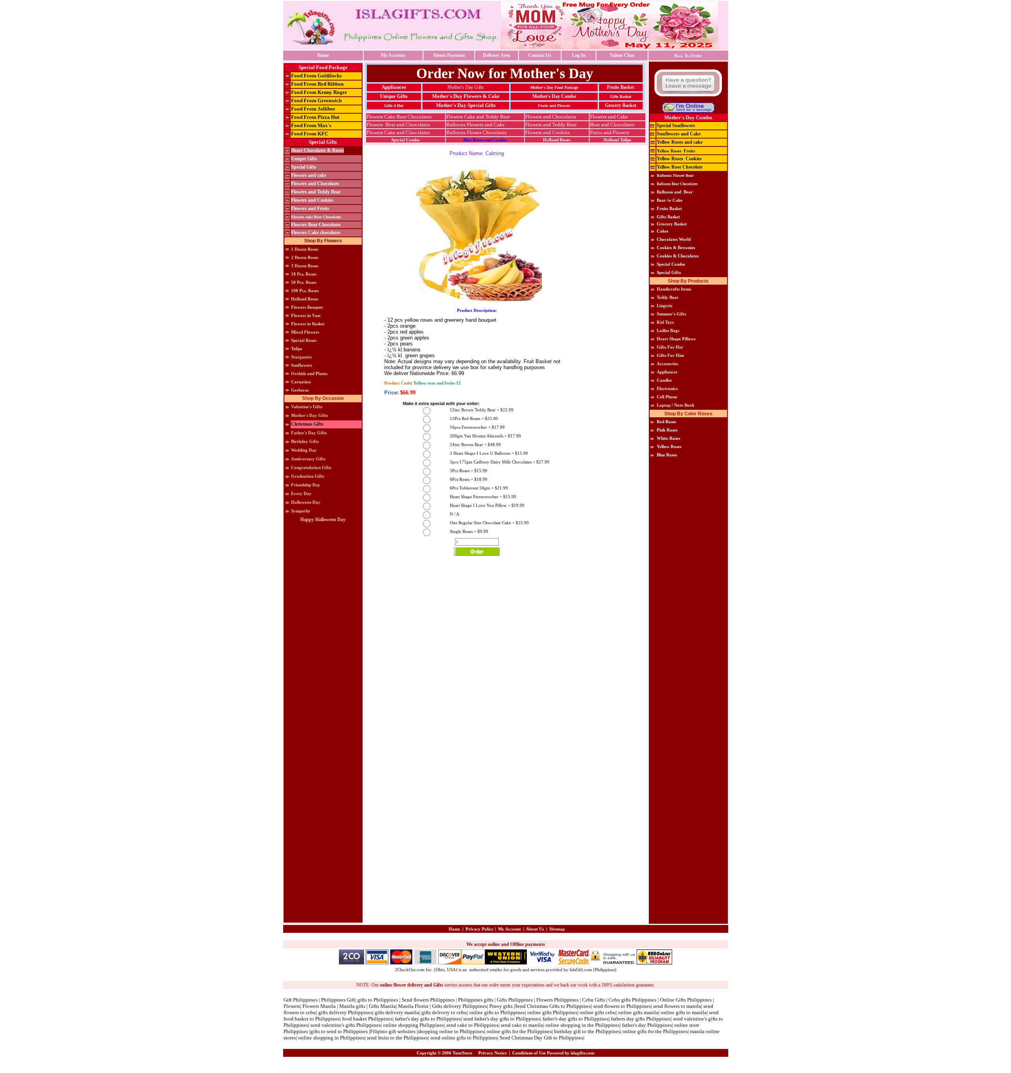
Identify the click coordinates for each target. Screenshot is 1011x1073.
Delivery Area (496, 55)
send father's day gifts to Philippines (501, 1019)
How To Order (688, 55)
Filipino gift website (391, 1031)
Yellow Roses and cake (680, 142)
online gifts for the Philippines (519, 1031)
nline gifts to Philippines (498, 1012)
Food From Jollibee (313, 109)
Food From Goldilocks (316, 76)
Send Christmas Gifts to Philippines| (554, 1006)
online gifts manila (638, 1012)
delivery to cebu (449, 1012)
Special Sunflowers (676, 125)
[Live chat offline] (688, 100)
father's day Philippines (647, 1025)
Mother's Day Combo (554, 96)
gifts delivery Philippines (345, 1012)
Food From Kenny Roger (319, 92)
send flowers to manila (677, 1006)
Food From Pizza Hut (315, 117)
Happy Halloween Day (323, 519)
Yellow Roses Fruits (676, 150)
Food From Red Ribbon (317, 84)
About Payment (449, 55)
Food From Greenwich (316, 100)
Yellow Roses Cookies (679, 158)
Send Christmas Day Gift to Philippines (541, 1038)
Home (323, 55)
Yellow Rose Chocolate (680, 167)
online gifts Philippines (552, 1012)
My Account (393, 55)
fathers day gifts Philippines (641, 1019)
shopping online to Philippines (451, 1031)
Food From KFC (309, 134)
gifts (426, 1012)
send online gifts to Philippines (463, 1038)
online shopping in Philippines (331, 1038)
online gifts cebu (598, 1012)
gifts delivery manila (397, 1012)
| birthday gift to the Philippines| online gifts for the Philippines (620, 1031)
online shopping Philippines (413, 1025)
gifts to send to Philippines (339, 1031)
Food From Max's (311, 125)
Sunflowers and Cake (679, 134)
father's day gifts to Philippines (428, 1019)
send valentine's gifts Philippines (345, 1025)
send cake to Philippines (471, 1025)
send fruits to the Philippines (397, 1038)
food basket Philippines (367, 1019)
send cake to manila (522, 1025)
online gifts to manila (684, 1012)
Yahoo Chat (622, 55)
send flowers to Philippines (622, 1006)
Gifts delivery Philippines (459, 1006)
